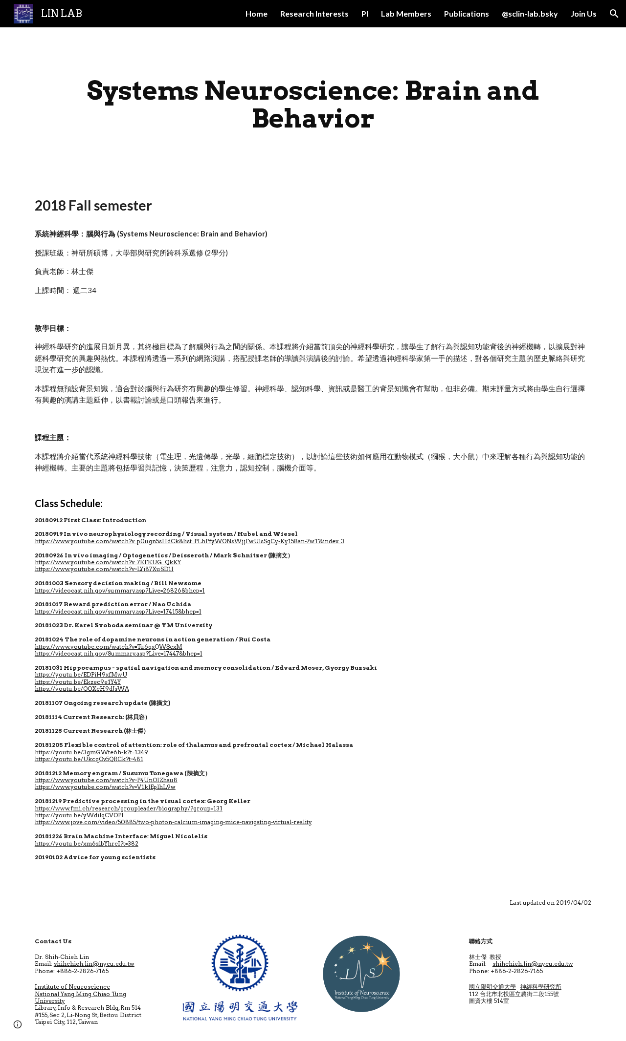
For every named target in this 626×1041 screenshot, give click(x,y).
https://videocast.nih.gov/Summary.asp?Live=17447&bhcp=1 (118, 653)
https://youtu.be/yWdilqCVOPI (79, 815)
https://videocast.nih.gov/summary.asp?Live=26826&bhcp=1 (120, 590)
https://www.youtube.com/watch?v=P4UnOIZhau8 (106, 780)
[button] (614, 13)
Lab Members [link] (406, 13)
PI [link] (364, 13)
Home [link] (257, 13)
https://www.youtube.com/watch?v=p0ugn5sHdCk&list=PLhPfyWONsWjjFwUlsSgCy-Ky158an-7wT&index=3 (189, 541)
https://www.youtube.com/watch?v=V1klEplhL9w (105, 786)
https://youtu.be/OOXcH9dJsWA (82, 688)
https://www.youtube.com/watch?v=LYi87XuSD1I (104, 569)
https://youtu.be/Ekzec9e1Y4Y (78, 681)
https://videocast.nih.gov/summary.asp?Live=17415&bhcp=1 (118, 611)
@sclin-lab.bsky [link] (530, 13)
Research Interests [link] (314, 13)
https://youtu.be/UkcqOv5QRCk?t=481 (89, 759)
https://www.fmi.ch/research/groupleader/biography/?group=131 (129, 808)
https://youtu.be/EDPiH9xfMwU (81, 674)
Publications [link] (466, 13)
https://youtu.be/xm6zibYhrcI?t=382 (86, 843)
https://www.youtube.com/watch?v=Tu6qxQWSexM (108, 646)
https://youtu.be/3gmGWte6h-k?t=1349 (91, 752)
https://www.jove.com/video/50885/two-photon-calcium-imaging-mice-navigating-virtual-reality (173, 822)
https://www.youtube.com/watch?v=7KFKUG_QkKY (108, 562)
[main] (313, 104)
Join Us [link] (584, 13)
